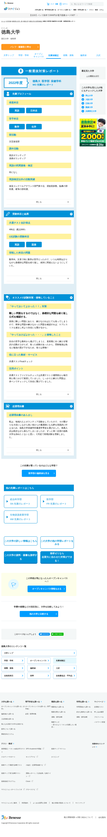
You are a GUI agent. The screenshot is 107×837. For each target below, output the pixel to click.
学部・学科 (8, 661)
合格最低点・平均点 (64, 676)
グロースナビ (30, 789)
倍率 (32, 676)
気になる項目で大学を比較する (12, 724)
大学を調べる (39, 10)
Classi (28, 781)
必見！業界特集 (30, 714)
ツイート (45, 634)
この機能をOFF (92, 76)
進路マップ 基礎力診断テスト (11, 765)
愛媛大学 (89, 107)
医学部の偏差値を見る (38, 473)
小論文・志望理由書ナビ (34, 765)
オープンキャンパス (38, 661)
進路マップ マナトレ (58, 749)
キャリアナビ (30, 757)
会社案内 (102, 817)
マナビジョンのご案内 (9, 803)
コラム (101, 10)
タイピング (55, 757)
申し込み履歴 (99, 712)
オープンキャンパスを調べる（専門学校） (37, 708)
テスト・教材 (93, 10)
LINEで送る (58, 634)
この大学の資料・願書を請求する (20, 557)
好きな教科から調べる (84, 712)
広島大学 (89, 103)
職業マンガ (63, 724)
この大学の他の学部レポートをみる (57, 542)
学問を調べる (81, 702)
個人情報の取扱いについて (61, 803)
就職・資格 (8, 668)
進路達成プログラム (8, 781)
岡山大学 (89, 95)
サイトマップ (80, 803)
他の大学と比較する (38, 614)
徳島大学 (25, 21)
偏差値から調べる (7, 714)
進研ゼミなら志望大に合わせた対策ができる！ (57, 557)
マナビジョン (12, 9)
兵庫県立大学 (90, 111)
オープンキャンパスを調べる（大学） (13, 708)
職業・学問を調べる (79, 10)
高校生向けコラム (7, 734)
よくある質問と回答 (40, 803)
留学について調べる (8, 729)
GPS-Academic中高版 (33, 749)
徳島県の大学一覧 (17, 21)
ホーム (3, 21)
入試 (58, 668)
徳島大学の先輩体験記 (35, 21)
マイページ (98, 702)
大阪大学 (89, 99)
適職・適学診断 (56, 717)
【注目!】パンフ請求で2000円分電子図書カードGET (52, 15)
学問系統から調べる (83, 707)
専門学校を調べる (50, 10)
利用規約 (25, 803)
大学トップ (8, 653)
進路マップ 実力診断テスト (10, 773)
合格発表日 (8, 676)
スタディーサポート (8, 757)
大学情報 (8, 21)
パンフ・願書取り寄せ (20, 47)
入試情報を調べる (7, 719)
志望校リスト (99, 707)
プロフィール (99, 717)
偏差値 (33, 668)
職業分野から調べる (58, 712)
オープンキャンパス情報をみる (46, 589)
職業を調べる (56, 702)
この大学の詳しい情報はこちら (20, 541)
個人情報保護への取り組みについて (78, 817)
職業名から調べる (57, 707)
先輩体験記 (60, 661)
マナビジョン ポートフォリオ (11, 789)
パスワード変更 (99, 722)
